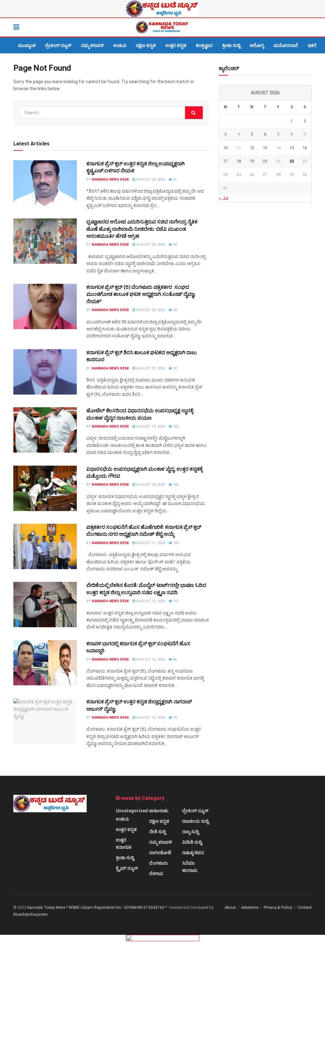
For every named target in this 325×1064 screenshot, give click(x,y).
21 (174, 179)
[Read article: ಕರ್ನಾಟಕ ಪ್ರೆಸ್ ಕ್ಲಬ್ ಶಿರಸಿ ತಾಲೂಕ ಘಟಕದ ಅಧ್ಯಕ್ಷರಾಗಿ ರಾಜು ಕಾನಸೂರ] (45, 372)
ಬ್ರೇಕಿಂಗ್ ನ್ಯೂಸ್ (58, 45)
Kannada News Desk (110, 179)
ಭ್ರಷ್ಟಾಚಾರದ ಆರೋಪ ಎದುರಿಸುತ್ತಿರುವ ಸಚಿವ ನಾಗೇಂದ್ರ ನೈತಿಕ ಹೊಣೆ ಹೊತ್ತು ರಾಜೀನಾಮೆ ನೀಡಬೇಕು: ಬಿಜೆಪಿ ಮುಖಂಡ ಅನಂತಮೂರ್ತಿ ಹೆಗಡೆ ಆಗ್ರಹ (141, 229)
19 (252, 161)
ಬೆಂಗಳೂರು (158, 863)
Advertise (249, 907)
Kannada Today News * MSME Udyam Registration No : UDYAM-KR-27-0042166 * (97, 907)
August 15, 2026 (150, 717)
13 (265, 147)
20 (265, 161)
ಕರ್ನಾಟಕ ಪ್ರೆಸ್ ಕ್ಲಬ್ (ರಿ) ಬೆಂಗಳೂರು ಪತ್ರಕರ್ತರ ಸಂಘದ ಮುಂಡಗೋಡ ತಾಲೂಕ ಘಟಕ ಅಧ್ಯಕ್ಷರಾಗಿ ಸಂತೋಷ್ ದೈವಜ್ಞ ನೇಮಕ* (140, 294)
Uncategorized (132, 810)
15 (291, 147)
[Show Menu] (16, 27)
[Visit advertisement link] (162, 8)
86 (174, 659)
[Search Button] (308, 27)
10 (225, 147)
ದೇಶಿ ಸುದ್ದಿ (157, 831)
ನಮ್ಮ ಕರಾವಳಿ (92, 45)
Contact (304, 907)
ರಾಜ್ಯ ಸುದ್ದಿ (190, 831)
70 (174, 717)
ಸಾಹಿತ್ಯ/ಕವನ (193, 852)
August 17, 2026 (150, 543)
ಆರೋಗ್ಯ (257, 45)
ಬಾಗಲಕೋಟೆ (160, 852)
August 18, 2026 (150, 484)
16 (304, 147)
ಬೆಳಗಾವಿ (156, 873)
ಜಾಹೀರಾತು (159, 810)
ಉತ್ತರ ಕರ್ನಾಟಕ (123, 843)
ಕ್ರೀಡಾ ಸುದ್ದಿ (231, 45)
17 (225, 161)
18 (238, 161)
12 (252, 147)
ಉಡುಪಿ (119, 45)
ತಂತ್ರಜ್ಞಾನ (204, 45)
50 (174, 245)
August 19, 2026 (150, 426)
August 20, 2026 (150, 179)
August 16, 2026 (150, 601)
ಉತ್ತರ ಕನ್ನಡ (175, 45)
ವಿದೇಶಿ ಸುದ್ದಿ (192, 842)
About (230, 907)
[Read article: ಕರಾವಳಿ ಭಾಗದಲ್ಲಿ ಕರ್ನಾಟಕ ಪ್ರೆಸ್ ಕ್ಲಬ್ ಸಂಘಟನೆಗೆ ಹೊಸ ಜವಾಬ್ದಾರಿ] (45, 663)
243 (175, 426)
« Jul (223, 198)
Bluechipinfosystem (30, 914)
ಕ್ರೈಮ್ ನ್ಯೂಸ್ (127, 868)
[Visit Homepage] (162, 27)
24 (174, 310)
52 (174, 368)
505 (175, 484)
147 (175, 601)
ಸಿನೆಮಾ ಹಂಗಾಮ (189, 867)
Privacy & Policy (278, 907)
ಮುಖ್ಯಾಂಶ (27, 45)
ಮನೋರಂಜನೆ (286, 45)
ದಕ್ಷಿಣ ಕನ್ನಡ (146, 45)
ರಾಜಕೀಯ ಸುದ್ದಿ (195, 821)
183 (175, 543)
